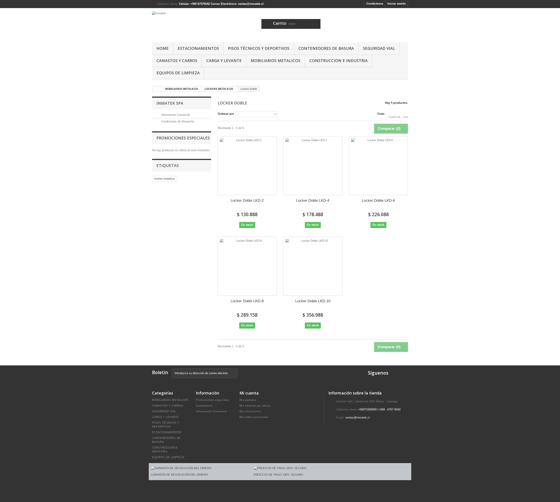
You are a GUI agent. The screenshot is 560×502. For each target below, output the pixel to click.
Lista (405, 117)
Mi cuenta (249, 393)
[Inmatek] (192, 24)
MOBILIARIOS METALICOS (275, 60)
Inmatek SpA (169, 103)
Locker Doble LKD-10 (312, 301)
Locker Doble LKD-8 (247, 301)
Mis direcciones (250, 411)
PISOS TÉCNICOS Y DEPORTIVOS (258, 48)
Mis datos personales (254, 417)
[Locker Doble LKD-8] (247, 266)
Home (162, 48)
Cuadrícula (394, 117)
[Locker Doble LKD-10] (312, 266)
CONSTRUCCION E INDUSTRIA (338, 60)
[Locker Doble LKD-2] (247, 165)
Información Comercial (175, 114)
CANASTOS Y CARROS (176, 60)
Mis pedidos (248, 400)
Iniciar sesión (396, 3)
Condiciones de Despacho (177, 121)
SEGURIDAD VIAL (379, 48)
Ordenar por (226, 113)
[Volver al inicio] (156, 89)
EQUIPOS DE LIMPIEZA (178, 72)
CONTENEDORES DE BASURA (326, 48)
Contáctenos (374, 3)
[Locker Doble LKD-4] (312, 165)
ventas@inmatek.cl (357, 417)
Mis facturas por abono (255, 405)
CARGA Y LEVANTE (224, 60)
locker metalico (164, 178)
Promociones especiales (183, 138)
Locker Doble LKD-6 (378, 200)
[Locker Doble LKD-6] (378, 165)
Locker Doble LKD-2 (247, 200)
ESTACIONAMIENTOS (198, 48)
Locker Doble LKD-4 (312, 200)
